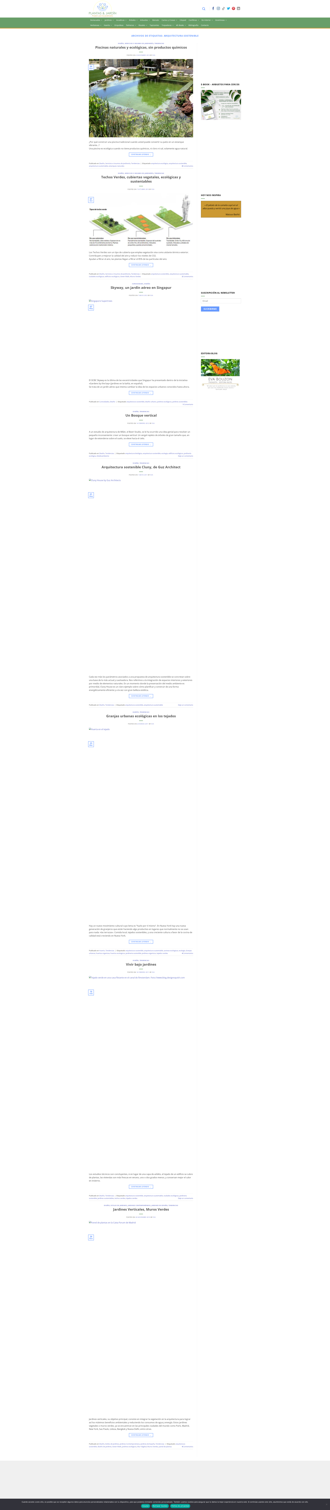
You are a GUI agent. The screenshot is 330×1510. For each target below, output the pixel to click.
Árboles (132, 20)
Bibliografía (193, 25)
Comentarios (187, 166)
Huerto (107, 25)
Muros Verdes (135, 276)
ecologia (164, 453)
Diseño (121, 43)
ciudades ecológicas (96, 276)
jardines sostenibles (179, 401)
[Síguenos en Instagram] (218, 8)
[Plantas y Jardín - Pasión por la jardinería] (104, 9)
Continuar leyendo (141, 154)
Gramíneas (220, 20)
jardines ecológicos (164, 401)
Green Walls (124, 276)
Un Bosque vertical (141, 415)
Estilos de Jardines (119, 1205)
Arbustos (144, 20)
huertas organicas (103, 953)
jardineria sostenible (133, 953)
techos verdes (120, 1198)
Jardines (108, 20)
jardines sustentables (106, 1198)
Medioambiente (103, 456)
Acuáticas (120, 20)
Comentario (188, 404)
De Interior (206, 20)
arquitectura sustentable (98, 166)
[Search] (205, 9)
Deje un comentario (185, 456)
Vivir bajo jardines (141, 964)
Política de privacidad (180, 1506)
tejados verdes (162, 953)
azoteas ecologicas (171, 950)
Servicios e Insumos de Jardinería (139, 43)
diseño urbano (150, 401)
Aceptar (145, 1506)
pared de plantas (165, 1446)
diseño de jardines (105, 1446)
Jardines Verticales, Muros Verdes (141, 1209)
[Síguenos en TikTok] (223, 8)
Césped (183, 20)
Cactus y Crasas (168, 20)
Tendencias (159, 43)
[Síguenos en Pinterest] (233, 8)
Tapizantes (154, 25)
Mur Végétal (142, 1446)
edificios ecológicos (112, 276)
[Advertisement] (222, 61)
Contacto (205, 25)
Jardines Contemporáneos (139, 1205)
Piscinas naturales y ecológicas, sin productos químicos (141, 47)
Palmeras (130, 25)
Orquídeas (118, 25)
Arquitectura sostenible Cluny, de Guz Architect (141, 467)
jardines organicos (149, 953)
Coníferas (193, 20)
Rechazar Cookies (160, 1506)
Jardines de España (159, 1205)
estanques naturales (116, 166)
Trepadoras (167, 25)
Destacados (95, 20)
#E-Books (180, 25)
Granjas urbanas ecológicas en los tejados (141, 716)
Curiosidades (137, 284)
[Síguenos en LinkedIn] (238, 8)
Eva (153, 55)
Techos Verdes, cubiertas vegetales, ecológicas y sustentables (141, 179)
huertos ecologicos (117, 953)
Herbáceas (94, 25)
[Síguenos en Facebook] (213, 8)
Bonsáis (155, 20)
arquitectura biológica (133, 453)
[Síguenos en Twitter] (228, 8)
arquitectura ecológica (159, 163)
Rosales (142, 25)
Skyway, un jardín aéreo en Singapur (141, 287)
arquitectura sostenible (178, 163)
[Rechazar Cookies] (326, 1505)
